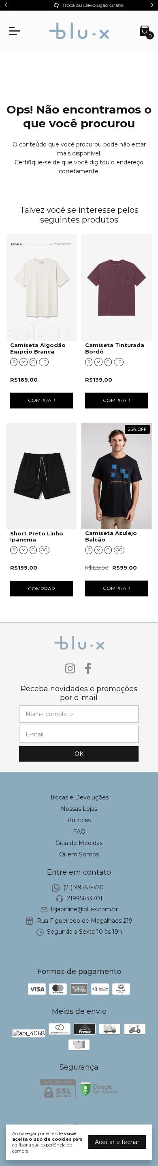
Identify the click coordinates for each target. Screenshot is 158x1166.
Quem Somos (79, 854)
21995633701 (84, 898)
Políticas (79, 820)
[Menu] (16, 31)
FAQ (79, 831)
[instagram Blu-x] (70, 668)
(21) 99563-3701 (84, 887)
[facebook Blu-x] (88, 668)
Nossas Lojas (79, 808)
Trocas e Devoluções (79, 797)
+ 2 (44, 362)
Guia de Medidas (79, 843)
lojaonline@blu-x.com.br (84, 909)
